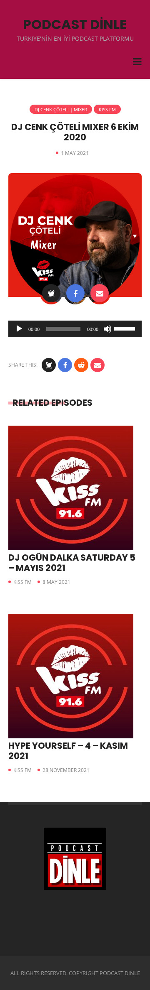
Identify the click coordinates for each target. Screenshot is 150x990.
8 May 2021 (56, 582)
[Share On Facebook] (75, 293)
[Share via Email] (99, 293)
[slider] (126, 328)
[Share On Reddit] (81, 365)
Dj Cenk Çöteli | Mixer (61, 109)
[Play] (19, 329)
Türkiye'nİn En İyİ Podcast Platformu (75, 38)
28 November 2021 (66, 770)
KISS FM (107, 109)
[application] (75, 329)
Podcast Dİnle (75, 24)
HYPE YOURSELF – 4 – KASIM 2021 (68, 751)
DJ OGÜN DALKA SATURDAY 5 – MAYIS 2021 (71, 562)
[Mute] (107, 329)
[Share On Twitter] (51, 293)
